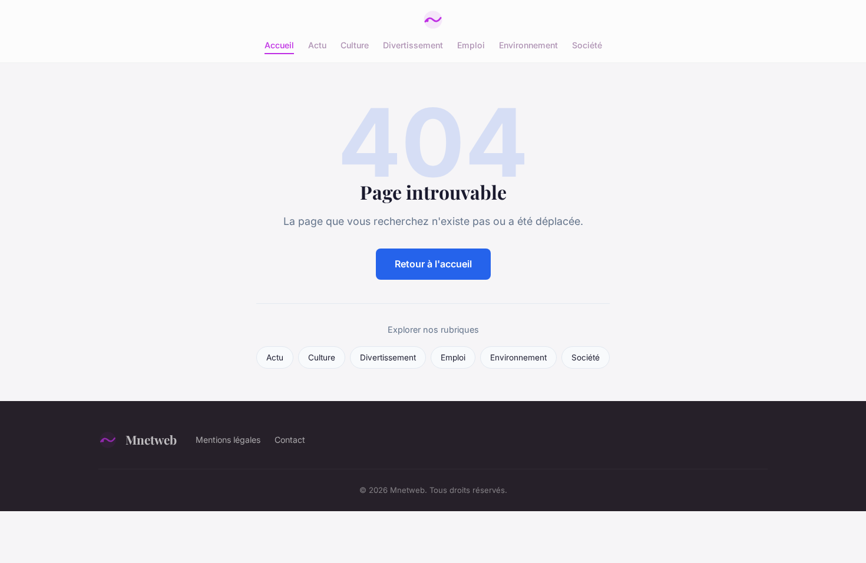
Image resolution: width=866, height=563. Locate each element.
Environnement (528, 45)
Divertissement (413, 45)
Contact (290, 440)
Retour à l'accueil (433, 264)
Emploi (471, 45)
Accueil (279, 45)
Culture (355, 45)
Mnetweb (151, 439)
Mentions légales (228, 440)
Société (587, 45)
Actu (317, 45)
